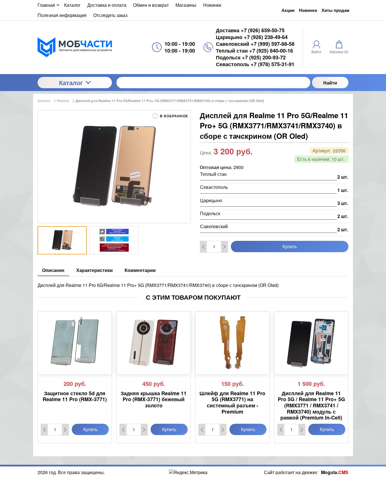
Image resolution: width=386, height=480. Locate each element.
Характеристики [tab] (94, 270)
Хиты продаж (336, 10)
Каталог (71, 82)
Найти (330, 82)
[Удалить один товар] (203, 246)
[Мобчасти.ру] (75, 47)
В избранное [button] (173, 115)
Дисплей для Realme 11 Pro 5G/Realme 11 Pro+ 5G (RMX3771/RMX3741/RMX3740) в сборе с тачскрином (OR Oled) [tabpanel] (158, 285)
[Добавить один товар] (224, 246)
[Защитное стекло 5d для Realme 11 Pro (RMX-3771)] (75, 343)
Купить (290, 246)
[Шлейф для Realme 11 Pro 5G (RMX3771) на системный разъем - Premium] (232, 343)
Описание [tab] (53, 270)
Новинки (308, 10)
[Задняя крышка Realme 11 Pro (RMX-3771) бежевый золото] (154, 343)
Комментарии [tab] (140, 270)
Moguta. (334, 472)
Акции (287, 10)
